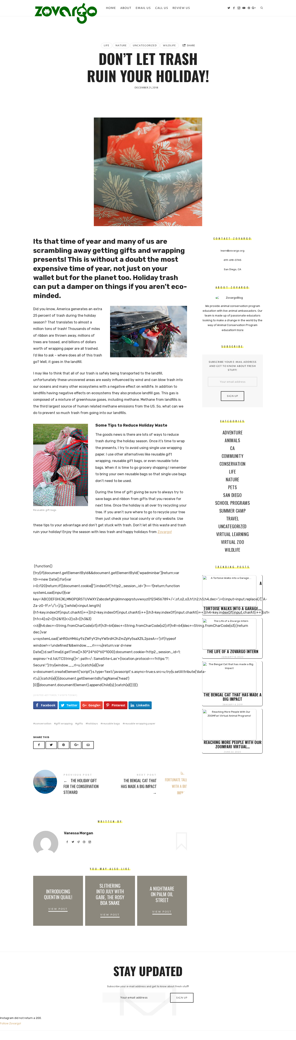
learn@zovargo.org (232, 250)
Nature (121, 45)
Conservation (233, 463)
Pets (232, 487)
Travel (232, 518)
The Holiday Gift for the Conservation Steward (71, 784)
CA (232, 448)
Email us (143, 8)
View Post (58, 909)
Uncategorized (145, 45)
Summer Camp (232, 510)
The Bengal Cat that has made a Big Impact (148, 784)
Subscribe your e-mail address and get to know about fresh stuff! (233, 366)
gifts (80, 723)
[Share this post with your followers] (51, 745)
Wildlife (169, 45)
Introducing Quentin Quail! (58, 894)
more (240, 330)
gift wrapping (64, 723)
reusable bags (111, 723)
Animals (232, 440)
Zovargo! (165, 532)
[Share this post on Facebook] (39, 745)
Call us (161, 8)
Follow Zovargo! (10, 1023)
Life (106, 45)
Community (232, 456)
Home (111, 8)
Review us (181, 8)
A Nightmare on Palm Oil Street (162, 894)
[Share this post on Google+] (76, 745)
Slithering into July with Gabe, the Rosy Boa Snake (110, 894)
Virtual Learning (232, 534)
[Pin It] (63, 745)
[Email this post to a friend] (88, 745)
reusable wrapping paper (139, 723)
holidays (92, 723)
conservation (43, 723)
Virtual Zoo (232, 542)
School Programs (232, 503)
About (125, 8)
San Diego (232, 495)
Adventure (232, 432)
